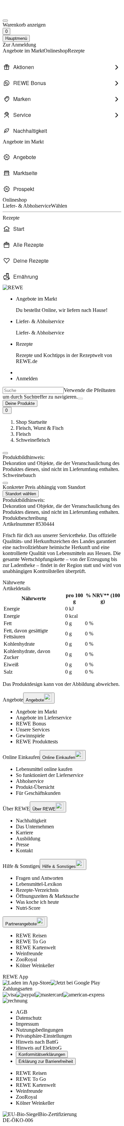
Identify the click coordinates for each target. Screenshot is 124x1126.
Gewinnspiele (30, 735)
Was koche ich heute (37, 902)
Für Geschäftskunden (38, 793)
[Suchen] (80, 399)
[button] (5, 453)
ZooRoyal (26, 959)
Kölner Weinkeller (35, 965)
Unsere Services (33, 729)
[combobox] (33, 390)
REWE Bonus (31, 723)
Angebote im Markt (36, 711)
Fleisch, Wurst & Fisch (39, 428)
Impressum (27, 1024)
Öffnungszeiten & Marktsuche (47, 896)
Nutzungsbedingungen (39, 1030)
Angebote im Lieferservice (43, 717)
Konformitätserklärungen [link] (42, 1054)
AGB (21, 1012)
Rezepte (64, 352)
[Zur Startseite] (25, 13)
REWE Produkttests (37, 741)
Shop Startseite (31, 422)
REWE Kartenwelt (36, 947)
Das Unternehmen (35, 826)
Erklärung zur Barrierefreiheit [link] (46, 1061)
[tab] (62, 583)
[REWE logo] (13, 287)
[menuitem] (62, 67)
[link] (68, 304)
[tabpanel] (62, 634)
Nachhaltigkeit (31, 820)
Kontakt (24, 850)
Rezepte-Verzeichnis (37, 890)
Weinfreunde (29, 953)
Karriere (24, 832)
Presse (22, 844)
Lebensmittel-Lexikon (39, 884)
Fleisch (23, 434)
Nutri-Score (28, 908)
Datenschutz (29, 1018)
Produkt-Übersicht (35, 787)
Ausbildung (28, 838)
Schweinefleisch (33, 440)
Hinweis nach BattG (37, 1042)
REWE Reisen (31, 935)
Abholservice (30, 781)
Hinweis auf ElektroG (39, 1048)
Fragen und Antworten (39, 878)
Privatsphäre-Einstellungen (44, 1036)
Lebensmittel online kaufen (44, 769)
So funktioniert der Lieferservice (49, 775)
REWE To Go (31, 941)
